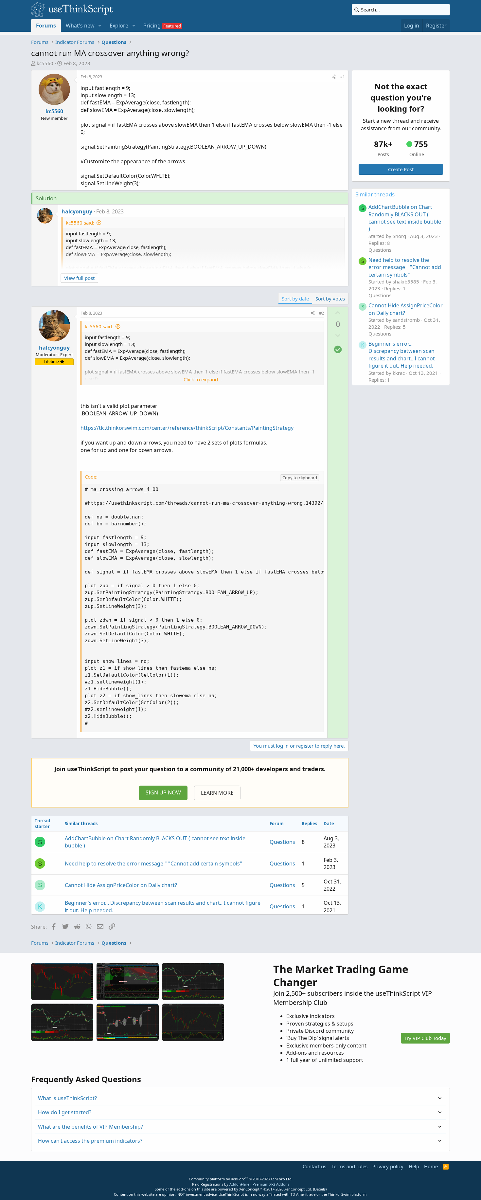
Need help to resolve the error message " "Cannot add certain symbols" (153, 863)
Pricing (152, 25)
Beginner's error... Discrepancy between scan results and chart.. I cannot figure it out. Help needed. (401, 354)
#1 (342, 77)
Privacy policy (387, 1166)
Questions (282, 841)
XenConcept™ (250, 1189)
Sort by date (295, 298)
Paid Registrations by (240, 1184)
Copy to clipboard (299, 478)
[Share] (334, 77)
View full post (79, 278)
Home (431, 1166)
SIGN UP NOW (163, 792)
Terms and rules (349, 1166)
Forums (46, 25)
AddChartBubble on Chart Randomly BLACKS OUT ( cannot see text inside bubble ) (404, 217)
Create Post (401, 169)
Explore (119, 25)
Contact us (314, 1166)
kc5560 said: (80, 222)
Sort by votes (330, 298)
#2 (321, 313)
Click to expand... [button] (203, 379)
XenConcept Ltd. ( (299, 1189)
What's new (80, 25)
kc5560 (45, 63)
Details (320, 1189)
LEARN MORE (217, 792)
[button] (100, 25)
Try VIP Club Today (425, 1038)
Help (414, 1166)
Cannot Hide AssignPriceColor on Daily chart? (121, 885)
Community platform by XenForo (241, 1178)
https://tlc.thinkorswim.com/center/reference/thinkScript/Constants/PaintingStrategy (187, 427)
